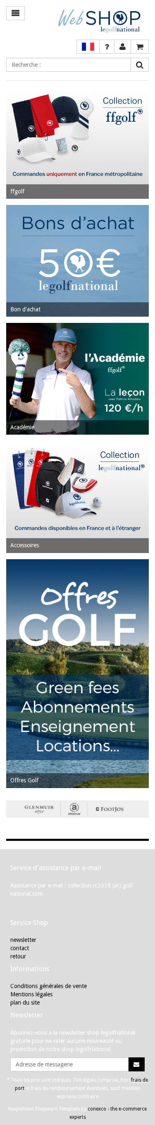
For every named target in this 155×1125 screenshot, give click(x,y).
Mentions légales (31, 994)
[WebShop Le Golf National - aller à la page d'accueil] (97, 20)
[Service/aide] (106, 47)
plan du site (25, 1002)
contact (19, 948)
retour (18, 956)
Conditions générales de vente (48, 986)
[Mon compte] (122, 47)
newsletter (23, 940)
